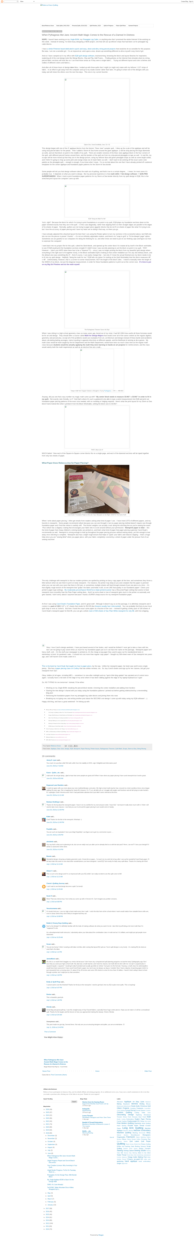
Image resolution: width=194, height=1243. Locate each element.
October (50, 1141)
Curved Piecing (130, 1110)
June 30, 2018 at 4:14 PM (54, 849)
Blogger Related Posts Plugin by (51, 1066)
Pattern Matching (141, 1137)
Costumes (140, 1108)
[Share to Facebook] (75, 746)
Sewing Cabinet (128, 1150)
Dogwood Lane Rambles (55, 785)
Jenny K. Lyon (51, 760)
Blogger (101, 1235)
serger (119, 1163)
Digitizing (139, 1115)
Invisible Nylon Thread (136, 1125)
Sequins (125, 1148)
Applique (53, 748)
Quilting (121, 1143)
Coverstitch (147, 1108)
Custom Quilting (124, 1112)
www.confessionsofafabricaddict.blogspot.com (69, 709)
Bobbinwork (120, 1106)
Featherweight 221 (133, 1121)
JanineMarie (50, 959)
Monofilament (135, 1135)
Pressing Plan (146, 1139)
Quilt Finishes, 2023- (95, 25)
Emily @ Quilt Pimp (53, 982)
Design (67, 748)
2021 (47, 1124)
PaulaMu (49, 829)
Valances (124, 1157)
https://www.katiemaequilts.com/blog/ (72, 726)
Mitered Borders (122, 1135)
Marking (135, 1133)
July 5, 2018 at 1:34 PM (54, 1000)
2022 (47, 1121)
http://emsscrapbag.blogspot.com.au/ (75, 723)
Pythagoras (107, 391)
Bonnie (49, 856)
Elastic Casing (121, 1119)
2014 (47, 1217)
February (51, 1202)
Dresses (135, 1117)
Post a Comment (50, 1032)
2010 (47, 1229)
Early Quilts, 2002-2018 (62, 25)
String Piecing (141, 748)
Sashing (127, 1146)
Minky (149, 1133)
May (49, 1193)
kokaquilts (86, 1109)
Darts (149, 1112)
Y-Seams (130, 1159)
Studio (119, 1155)
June (49, 1153)
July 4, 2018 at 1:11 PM (54, 952)
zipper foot (124, 1163)
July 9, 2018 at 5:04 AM (54, 1015)
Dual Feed (142, 1117)
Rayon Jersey (130, 1144)
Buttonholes (127, 1106)
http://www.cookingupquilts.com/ (75, 717)
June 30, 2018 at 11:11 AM (55, 795)
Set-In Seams (133, 1148)
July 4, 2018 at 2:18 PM (54, 975)
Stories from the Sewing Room (93, 1102)
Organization (121, 1137)
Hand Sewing (121, 1125)
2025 (47, 1112)
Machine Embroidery (142, 1130)
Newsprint (77, 748)
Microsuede (142, 1133)
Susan (48, 944)
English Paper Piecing (143, 1119)
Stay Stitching (133, 1153)
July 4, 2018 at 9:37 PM (54, 987)
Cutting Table (140, 1112)
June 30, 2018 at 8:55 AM (54, 778)
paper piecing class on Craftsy (67, 668)
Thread (124, 1155)
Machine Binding (128, 1130)
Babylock (148, 1102)
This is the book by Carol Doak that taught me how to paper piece (66, 666)
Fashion (124, 1121)
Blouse (148, 1104)
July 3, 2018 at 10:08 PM (54, 916)
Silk (122, 1153)
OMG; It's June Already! (55, 1184)
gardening (120, 1161)
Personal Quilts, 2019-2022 (79, 25)
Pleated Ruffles (136, 1139)
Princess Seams (122, 1141)
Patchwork (130, 1137)
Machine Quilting (124, 1133)
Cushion (148, 1110)
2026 (47, 1109)
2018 (47, 1133)
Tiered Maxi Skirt (131, 1155)
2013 (47, 1220)
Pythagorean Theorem (107, 748)
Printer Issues (95, 748)
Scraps (125, 748)
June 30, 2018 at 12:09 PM (55, 810)
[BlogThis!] (71, 746)
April (49, 1196)
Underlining (140, 1155)
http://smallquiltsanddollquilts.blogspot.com (82, 715)
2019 (47, 1130)
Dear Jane (60, 748)
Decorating (121, 1115)
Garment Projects (133, 25)
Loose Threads (87, 1115)
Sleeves (126, 1153)
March (50, 1199)
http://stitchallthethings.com (71, 728)
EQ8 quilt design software (84, 56)
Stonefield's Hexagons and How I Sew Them (96, 1117)
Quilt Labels (134, 1141)
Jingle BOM (74, 39)
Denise (48, 994)
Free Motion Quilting (125, 1123)
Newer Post (46, 1071)
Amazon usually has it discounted (107, 606)
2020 (47, 1127)
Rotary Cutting (146, 1144)
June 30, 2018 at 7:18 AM (54, 766)
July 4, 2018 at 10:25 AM (54, 937)
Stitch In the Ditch (144, 1153)
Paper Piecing (85, 748)
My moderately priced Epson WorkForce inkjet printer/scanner (87, 590)
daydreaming (86, 1110)
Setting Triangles (145, 1148)
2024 (47, 1115)
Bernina (134, 1104)
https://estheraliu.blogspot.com (74, 731)
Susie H (49, 896)
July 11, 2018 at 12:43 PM (54, 1027)
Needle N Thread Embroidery (92, 1122)
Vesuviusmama (51, 908)
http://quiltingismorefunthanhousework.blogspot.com (85, 712)
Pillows (124, 1139)
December (51, 1135)
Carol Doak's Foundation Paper (68, 604)
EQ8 (71, 748)
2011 (47, 1226)
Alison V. (49, 871)
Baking (119, 1104)
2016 (47, 1211)
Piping (129, 1139)
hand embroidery (145, 1161)
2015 (47, 1214)
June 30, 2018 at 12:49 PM (55, 822)
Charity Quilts (135, 1106)
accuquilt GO (138, 1159)
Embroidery (130, 1119)
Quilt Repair (146, 1141)
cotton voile (147, 1159)
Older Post (148, 1071)
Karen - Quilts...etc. (53, 772)
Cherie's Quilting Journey (55, 883)
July (49, 1150)
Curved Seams (140, 1110)
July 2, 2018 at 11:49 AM (54, 889)
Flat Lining (148, 1121)
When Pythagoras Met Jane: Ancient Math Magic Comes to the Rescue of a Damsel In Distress (56, 1062)
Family (119, 1121)
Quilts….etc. (86, 1131)
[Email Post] (65, 746)
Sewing (120, 1150)
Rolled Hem (137, 1144)
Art (134, 1102)
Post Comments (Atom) (59, 1075)
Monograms (147, 1135)
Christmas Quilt (145, 1106)
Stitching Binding (87, 1133)
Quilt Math (118, 748)
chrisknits (49, 841)
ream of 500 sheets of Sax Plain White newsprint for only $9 (111, 611)
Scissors (143, 1146)
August (50, 1147)
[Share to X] (73, 746)
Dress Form (127, 1117)
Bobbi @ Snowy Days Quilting (57, 923)
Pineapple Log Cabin (90, 39)
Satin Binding (135, 1146)
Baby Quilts (140, 1102)
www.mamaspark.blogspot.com (63, 739)
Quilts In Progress (108, 25)
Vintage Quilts (132, 1157)
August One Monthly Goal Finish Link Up (95, 1104)
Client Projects (123, 1108)
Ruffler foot (120, 1146)
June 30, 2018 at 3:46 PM (54, 835)
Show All (112, 1137)
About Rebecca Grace (48, 25)
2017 (47, 1208)
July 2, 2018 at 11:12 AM (54, 864)
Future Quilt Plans (121, 25)
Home (97, 1071)
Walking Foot (142, 1157)
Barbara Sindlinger (53, 802)
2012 (47, 1223)
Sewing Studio (140, 1150)
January (50, 1205)
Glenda (49, 1007)
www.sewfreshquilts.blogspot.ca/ (62, 734)
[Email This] (69, 746)
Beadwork (126, 1104)
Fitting (142, 1121)
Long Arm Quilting (132, 1128)
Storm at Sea (132, 748)
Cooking (133, 1108)
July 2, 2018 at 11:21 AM (54, 876)
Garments (137, 1123)
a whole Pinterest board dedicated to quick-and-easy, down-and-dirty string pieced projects (81, 49)
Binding (142, 1104)
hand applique (131, 1161)
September (51, 1144)
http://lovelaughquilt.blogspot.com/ (74, 720)
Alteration (120, 1102)
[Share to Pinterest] (77, 746)
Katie (48, 816)
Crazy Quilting (121, 1110)
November (51, 1138)
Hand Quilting (146, 1123)
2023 (47, 1118)
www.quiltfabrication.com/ (61, 737)
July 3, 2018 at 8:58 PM (54, 902)
